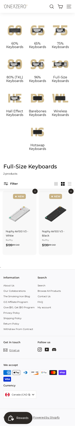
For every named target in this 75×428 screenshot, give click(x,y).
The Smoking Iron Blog (16, 296)
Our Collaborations (14, 290)
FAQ (40, 301)
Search (41, 285)
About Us (8, 285)
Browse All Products (49, 290)
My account (44, 307)
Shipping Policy (12, 318)
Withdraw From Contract (18, 329)
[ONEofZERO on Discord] (54, 349)
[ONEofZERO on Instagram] (40, 349)
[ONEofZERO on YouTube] (47, 349)
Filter (13, 183)
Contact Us (44, 296)
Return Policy (11, 323)
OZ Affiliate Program (15, 301)
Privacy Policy (11, 312)
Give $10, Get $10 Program (19, 307)
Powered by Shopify (46, 417)
